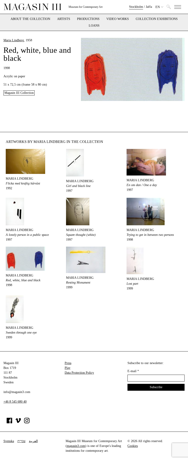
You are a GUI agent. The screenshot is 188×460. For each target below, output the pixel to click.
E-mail (133, 371)
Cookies (132, 446)
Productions (88, 19)
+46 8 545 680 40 (15, 401)
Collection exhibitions (157, 19)
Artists (63, 19)
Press (68, 363)
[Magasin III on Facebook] (9, 422)
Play (67, 368)
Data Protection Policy (79, 372)
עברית (21, 441)
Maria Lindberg (13, 40)
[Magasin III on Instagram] (27, 422)
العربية (33, 441)
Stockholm (136, 6)
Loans (94, 25)
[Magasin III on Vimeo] (18, 422)
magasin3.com (76, 446)
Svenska (8, 441)
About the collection (30, 19)
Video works (117, 19)
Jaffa (149, 6)
